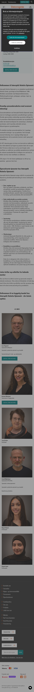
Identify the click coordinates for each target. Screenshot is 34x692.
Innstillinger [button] (17, 48)
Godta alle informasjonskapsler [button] (17, 37)
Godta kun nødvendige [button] (17, 42)
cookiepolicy (21, 33)
